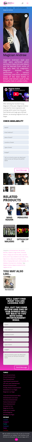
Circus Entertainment (9, 404)
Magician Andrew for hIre (18, 265)
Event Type (10, 8)
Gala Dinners (6, 259)
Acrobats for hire (8, 406)
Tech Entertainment (8, 379)
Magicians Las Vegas (9, 392)
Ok (16, 439)
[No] (30, 437)
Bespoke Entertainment (9, 385)
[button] (26, 15)
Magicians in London (9, 410)
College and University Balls (14, 254)
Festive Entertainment (9, 402)
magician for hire (7, 267)
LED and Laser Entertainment (11, 383)
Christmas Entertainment (10, 400)
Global (12, 259)
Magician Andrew (7, 265)
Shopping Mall (10, 261)
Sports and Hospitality (21, 8)
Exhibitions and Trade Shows (20, 257)
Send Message (21, 170)
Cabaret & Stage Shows (14, 252)
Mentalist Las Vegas (8, 414)
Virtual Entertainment (9, 377)
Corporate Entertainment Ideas (12, 395)
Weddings (19, 263)
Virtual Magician (7, 412)
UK (27, 261)
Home (4, 8)
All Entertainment (13, 250)
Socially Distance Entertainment (12, 387)
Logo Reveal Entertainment (10, 381)
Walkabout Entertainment (9, 263)
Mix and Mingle (18, 259)
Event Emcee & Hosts (9, 375)
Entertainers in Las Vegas (10, 390)
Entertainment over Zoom (10, 398)
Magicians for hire (8, 408)
